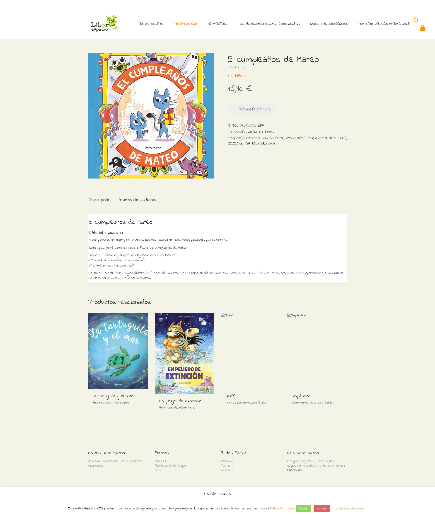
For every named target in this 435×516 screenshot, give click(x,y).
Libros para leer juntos (306, 138)
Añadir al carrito (255, 109)
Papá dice (301, 396)
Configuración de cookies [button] (349, 508)
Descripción (99, 200)
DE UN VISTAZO (151, 24)
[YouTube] (343, 5)
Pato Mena (337, 138)
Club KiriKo (161, 461)
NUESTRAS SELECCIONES (329, 24)
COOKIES (97, 508)
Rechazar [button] (322, 508)
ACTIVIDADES (217, 24)
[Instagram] (330, 5)
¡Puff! (230, 396)
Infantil (232, 67)
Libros (241, 67)
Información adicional (138, 200)
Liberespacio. (295, 470)
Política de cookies (282, 508)
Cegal (158, 470)
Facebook (227, 461)
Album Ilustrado (102, 403)
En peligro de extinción (180, 401)
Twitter (225, 465)
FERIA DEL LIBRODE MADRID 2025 (384, 24)
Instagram (227, 470)
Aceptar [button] (304, 508)
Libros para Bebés (254, 403)
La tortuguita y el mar (113, 396)
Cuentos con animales (264, 138)
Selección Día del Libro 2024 (251, 143)
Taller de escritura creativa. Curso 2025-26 (269, 24)
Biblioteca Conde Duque (170, 465)
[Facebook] (337, 5)
